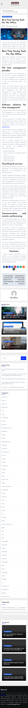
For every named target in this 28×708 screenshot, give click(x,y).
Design (3, 438)
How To (3, 493)
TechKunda (3, 695)
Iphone (3, 500)
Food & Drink (5, 465)
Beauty (3, 421)
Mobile (3, 520)
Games (3, 472)
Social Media (5, 562)
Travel (3, 575)
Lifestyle (4, 517)
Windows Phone (6, 596)
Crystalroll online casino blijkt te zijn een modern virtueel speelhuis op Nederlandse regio (14, 650)
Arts (3, 410)
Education (4, 445)
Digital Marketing (6, 441)
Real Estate (4, 544)
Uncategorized (5, 586)
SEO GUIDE (4, 555)
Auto (3, 414)
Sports (3, 569)
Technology (4, 572)
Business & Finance (7, 16)
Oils (2, 534)
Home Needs (5, 489)
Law (3, 514)
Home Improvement (6, 486)
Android (4, 400)
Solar (3, 565)
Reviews (4, 548)
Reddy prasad (8, 347)
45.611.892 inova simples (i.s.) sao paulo (14, 315)
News (3, 531)
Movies (3, 527)
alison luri (7, 332)
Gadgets (4, 469)
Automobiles (5, 417)
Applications (5, 407)
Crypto (3, 434)
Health (3, 483)
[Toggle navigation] (2, 4)
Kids (3, 507)
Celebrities (4, 431)
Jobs (3, 503)
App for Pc (4, 403)
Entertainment (5, 452)
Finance (4, 462)
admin (7, 26)
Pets (3, 538)
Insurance (4, 496)
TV (2, 582)
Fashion (4, 458)
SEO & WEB (4, 551)
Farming (4, 455)
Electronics (4, 448)
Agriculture (4, 397)
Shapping (4, 558)
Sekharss (7, 317)
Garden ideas (5, 479)
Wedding (4, 593)
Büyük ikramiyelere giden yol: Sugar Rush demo (13, 378)
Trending (4, 579)
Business (4, 424)
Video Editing (5, 589)
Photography (5, 541)
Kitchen (3, 510)
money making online (7, 524)
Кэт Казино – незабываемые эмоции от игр (13, 387)
